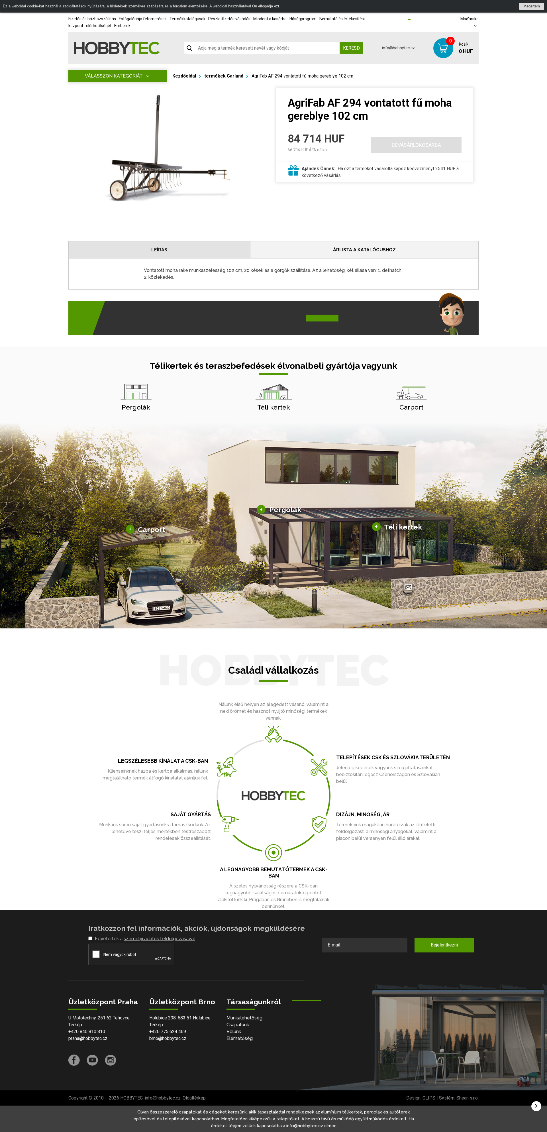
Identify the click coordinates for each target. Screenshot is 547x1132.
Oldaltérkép (194, 1098)
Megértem (531, 6)
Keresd (351, 48)
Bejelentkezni (444, 945)
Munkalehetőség (244, 1018)
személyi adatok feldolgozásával (159, 938)
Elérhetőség (239, 1038)
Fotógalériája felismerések (143, 19)
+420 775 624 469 (167, 1031)
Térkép (75, 1024)
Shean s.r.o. (467, 1098)
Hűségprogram (303, 19)
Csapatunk (237, 1024)
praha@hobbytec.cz (87, 1038)
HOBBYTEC (131, 1098)
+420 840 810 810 (86, 1031)
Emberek (122, 25)
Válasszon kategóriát (114, 76)
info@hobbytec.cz (398, 48)
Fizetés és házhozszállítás (92, 19)
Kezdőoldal (184, 76)
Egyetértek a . (145, 938)
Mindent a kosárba (270, 19)
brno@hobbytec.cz (167, 1038)
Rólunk (233, 1031)
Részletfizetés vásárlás (229, 19)
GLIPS (429, 1098)
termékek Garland (223, 76)
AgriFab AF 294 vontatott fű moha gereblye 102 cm (302, 76)
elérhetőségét (98, 25)
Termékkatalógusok (187, 19)
